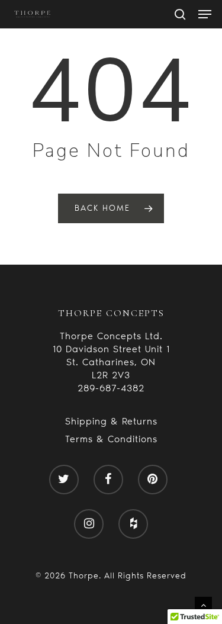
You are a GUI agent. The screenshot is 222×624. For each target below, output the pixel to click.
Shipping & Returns (111, 421)
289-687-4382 (111, 388)
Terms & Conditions (111, 439)
